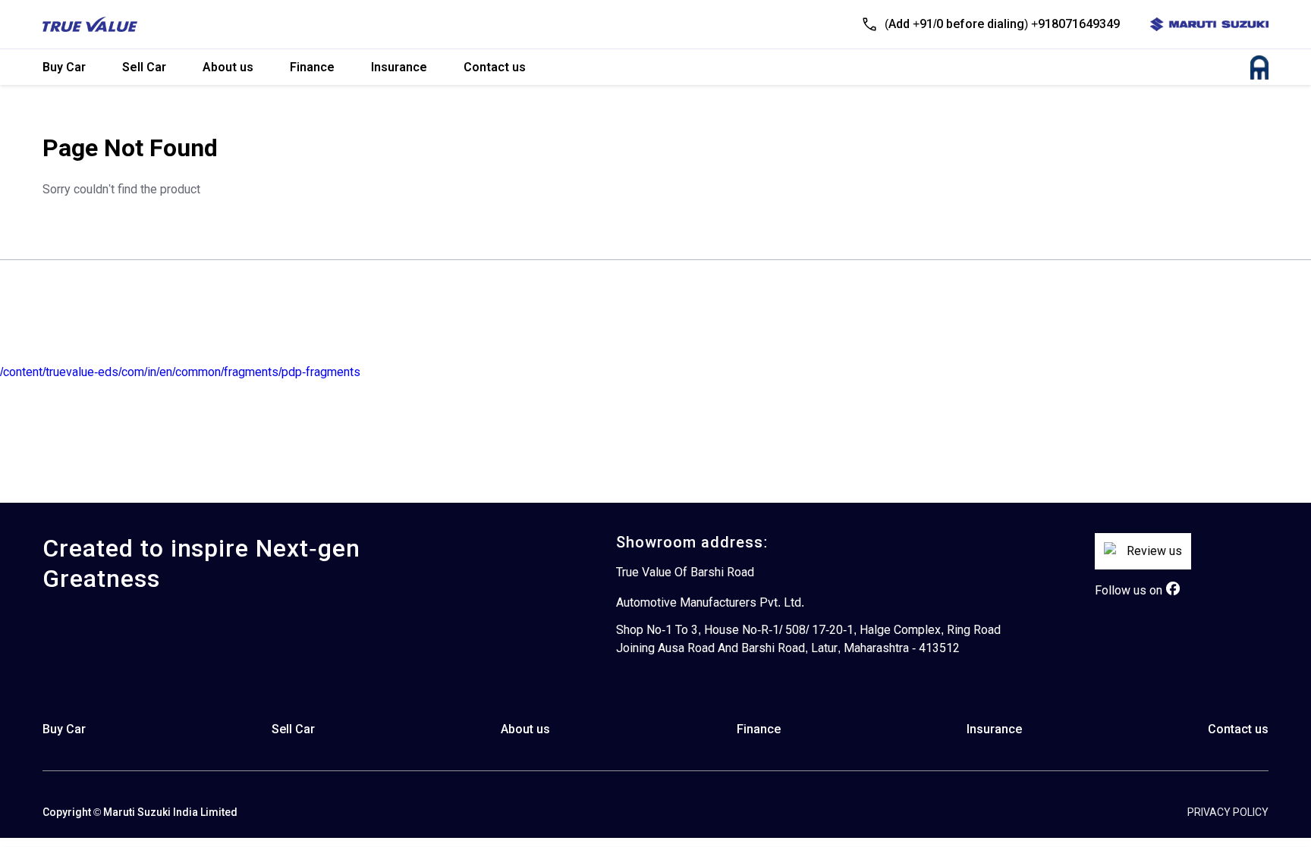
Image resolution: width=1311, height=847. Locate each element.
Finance (312, 67)
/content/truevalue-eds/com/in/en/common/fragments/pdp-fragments (180, 372)
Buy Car (64, 67)
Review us (1154, 551)
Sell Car (144, 67)
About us (228, 67)
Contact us (495, 67)
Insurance (399, 67)
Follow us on (1128, 590)
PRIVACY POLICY (1228, 812)
